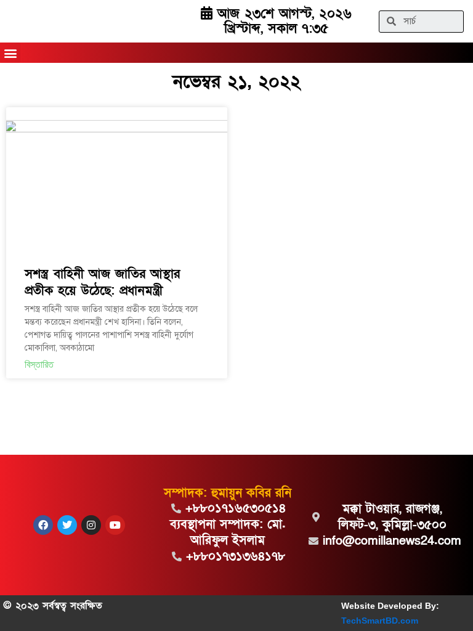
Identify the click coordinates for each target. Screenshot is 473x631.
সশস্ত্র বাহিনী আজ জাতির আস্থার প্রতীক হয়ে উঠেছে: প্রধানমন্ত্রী (102, 282)
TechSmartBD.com (379, 620)
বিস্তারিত (39, 364)
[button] (10, 53)
